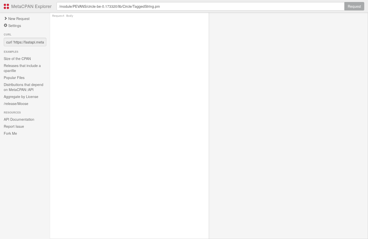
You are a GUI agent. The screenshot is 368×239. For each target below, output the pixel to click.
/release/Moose (16, 103)
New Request (18, 18)
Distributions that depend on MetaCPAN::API (23, 87)
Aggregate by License (21, 96)
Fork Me (10, 133)
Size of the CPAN (17, 58)
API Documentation (19, 119)
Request (354, 6)
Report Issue (14, 126)
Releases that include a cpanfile (22, 68)
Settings (14, 25)
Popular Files (14, 77)
